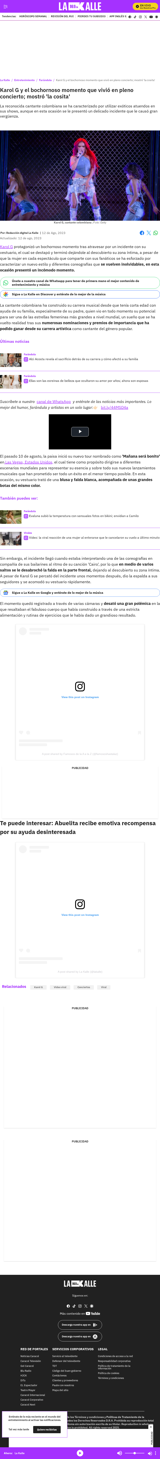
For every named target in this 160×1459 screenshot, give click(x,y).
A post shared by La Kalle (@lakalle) (80, 971)
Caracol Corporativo (31, 1400)
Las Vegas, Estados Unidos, (28, 462)
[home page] (80, 6)
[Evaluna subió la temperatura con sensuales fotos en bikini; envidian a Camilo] (10, 517)
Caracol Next (27, 1405)
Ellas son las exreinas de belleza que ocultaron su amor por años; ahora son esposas (88, 381)
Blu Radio (25, 1371)
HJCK (23, 1376)
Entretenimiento (24, 80)
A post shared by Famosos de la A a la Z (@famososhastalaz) (80, 753)
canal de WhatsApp (54, 401)
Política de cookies (108, 1373)
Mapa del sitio (60, 1390)
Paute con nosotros (63, 1385)
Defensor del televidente (66, 1361)
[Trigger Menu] (5, 6)
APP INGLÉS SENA (120, 16)
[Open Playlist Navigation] (155, 1453)
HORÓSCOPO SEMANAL (33, 16)
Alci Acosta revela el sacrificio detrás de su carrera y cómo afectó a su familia (83, 359)
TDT (54, 1366)
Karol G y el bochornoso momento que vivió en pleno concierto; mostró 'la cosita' (105, 80)
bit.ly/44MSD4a (114, 407)
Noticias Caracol (29, 1356)
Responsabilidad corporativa (114, 1361)
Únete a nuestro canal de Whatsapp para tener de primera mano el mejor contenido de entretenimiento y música (75, 283)
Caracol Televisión (30, 1361)
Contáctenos (59, 1376)
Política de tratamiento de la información (114, 1367)
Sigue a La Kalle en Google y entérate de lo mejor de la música (57, 593)
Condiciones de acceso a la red (115, 1356)
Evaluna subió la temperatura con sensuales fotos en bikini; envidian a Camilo (84, 516)
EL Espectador (28, 1385)
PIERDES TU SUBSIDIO (92, 16)
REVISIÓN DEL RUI (62, 16)
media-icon (80, 1453)
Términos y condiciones (111, 1378)
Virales (28, 533)
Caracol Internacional (32, 1395)
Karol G (6, 246)
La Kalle (5, 80)
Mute (119, 1453)
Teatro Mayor (27, 1390)
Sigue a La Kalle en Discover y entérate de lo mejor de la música (59, 294)
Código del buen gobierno (66, 1371)
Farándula (45, 80)
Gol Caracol (27, 1366)
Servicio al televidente (64, 1356)
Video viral (60, 987)
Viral (104, 987)
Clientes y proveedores (65, 1381)
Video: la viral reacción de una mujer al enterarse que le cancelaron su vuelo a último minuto (94, 537)
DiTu (22, 1381)
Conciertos (83, 987)
